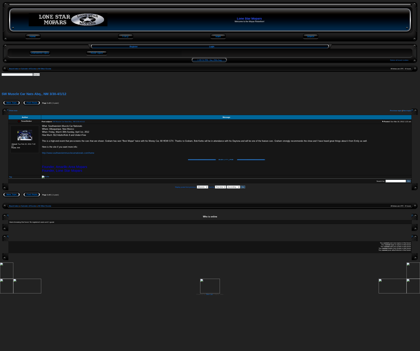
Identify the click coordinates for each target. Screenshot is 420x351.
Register (133, 46)
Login (211, 46)
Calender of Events (28, 69)
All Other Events (44, 69)
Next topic (407, 110)
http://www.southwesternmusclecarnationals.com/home (68, 153)
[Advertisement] (210, 83)
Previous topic (396, 110)
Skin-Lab (209, 294)
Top (10, 177)
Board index (14, 69)
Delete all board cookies (399, 60)
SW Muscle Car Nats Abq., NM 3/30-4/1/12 (34, 94)
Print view (13, 110)
